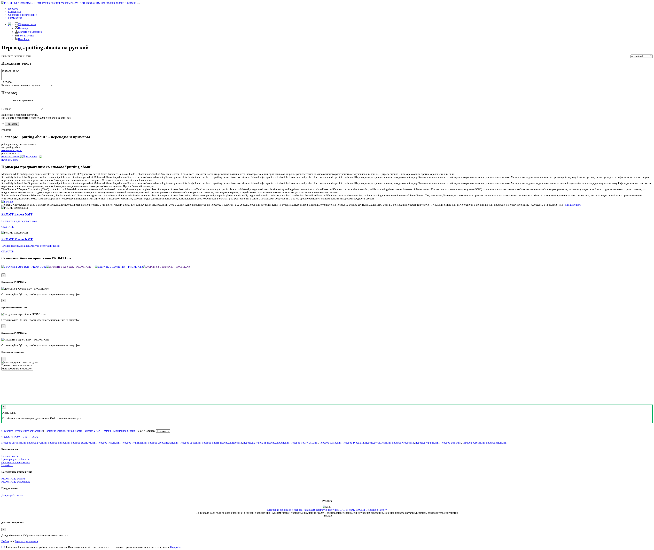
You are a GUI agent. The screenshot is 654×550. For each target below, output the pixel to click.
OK (3, 547)
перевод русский (37, 442)
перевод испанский (109, 442)
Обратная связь (27, 24)
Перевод (13, 8)
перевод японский (496, 442)
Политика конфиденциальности (63, 430)
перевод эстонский (474, 442)
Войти (5, 541)
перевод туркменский (378, 442)
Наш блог (7, 465)
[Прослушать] (28, 156)
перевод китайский (254, 442)
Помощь (23, 28)
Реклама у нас (26, 35)
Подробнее (176, 547)
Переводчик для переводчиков (19, 221)
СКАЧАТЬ (7, 226)
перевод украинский (427, 442)
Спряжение (22, 14)
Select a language (146, 430)
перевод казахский (231, 442)
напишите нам (572, 204)
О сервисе (7, 430)
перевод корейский (278, 442)
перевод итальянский (134, 442)
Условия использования (29, 430)
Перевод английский (13, 442)
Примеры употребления (15, 459)
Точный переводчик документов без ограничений (30, 245)
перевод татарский (330, 442)
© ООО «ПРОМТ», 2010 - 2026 (19, 436)
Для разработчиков (12, 495)
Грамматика (15, 17)
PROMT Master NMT (17, 239)
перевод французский (83, 442)
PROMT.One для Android (15, 481)
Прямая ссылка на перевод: (17, 365)
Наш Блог (23, 39)
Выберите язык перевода (15, 85)
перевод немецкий (59, 442)
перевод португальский (304, 442)
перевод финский (451, 442)
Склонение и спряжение (15, 462)
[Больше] (7, 201)
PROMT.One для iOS (13, 478)
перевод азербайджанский (163, 442)
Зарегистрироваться (26, 541)
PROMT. (103, 2)
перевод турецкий (353, 442)
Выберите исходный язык (16, 56)
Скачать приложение (30, 31)
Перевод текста (10, 456)
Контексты (14, 11)
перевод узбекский (403, 442)
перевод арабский (190, 442)
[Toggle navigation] (138, 3)
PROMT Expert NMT (17, 214)
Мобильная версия (124, 430)
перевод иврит (210, 442)
